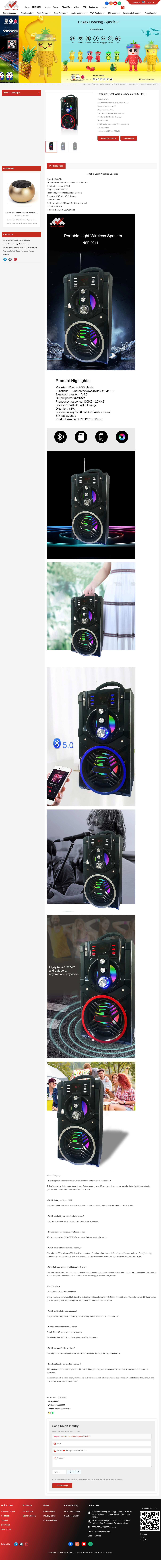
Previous (3, 195)
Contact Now (129, 138)
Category (95, 84)
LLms (142, 1537)
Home (88, 84)
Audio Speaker (105, 84)
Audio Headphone (10, 135)
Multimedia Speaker (118, 84)
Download (5, 1525)
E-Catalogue (28, 1511)
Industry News (49, 1516)
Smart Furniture (9, 130)
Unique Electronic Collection (14, 154)
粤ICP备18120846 (105, 1552)
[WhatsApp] (119, 3)
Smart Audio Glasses (11, 149)
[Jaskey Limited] (11, 5)
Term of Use (6, 1529)
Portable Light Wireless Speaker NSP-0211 (75, 1436)
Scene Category (29, 1516)
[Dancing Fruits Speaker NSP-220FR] (80, 49)
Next (40, 195)
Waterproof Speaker (12, 112)
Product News (49, 1511)
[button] (67, 79)
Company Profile (8, 1511)
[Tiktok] (10, 259)
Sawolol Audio (9, 98)
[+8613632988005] (52, 1413)
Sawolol (98, 1536)
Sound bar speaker (11, 121)
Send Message (62, 1485)
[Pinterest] (15, 259)
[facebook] (107, 3)
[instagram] (111, 3)
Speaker (63, 1397)
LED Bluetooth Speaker (13, 116)
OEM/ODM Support (72, 1511)
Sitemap (143, 1534)
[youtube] (115, 3)
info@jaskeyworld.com (101, 1531)
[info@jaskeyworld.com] (49, 1413)
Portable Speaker (11, 107)
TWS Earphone (9, 140)
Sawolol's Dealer (71, 1516)
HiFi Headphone (10, 144)
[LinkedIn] (5, 259)
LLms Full (144, 1540)
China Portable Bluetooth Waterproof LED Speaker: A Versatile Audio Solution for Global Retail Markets (21, 212)
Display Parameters (108, 138)
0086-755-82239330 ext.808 (104, 1527)
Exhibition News (50, 1520)
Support (4, 1520)
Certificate (5, 1516)
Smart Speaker (9, 159)
